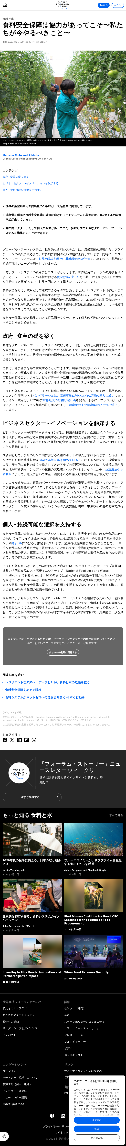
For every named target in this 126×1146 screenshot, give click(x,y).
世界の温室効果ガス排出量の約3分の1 (64, 258)
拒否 (96, 1129)
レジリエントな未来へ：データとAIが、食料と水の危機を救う (47, 682)
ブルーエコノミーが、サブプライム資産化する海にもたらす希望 (93, 862)
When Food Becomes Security (86, 972)
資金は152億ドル (68, 277)
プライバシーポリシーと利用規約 (63, 1126)
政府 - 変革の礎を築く (16, 176)
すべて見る (116, 815)
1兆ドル (17, 543)
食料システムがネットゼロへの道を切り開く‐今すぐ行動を (45, 697)
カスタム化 (97, 1138)
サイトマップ (63, 1132)
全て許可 (96, 1120)
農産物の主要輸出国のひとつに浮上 (93, 405)
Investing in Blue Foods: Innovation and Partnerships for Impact (32, 974)
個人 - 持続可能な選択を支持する (22, 189)
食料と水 (8, 18)
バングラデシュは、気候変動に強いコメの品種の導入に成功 (73, 395)
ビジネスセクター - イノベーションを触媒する (31, 183)
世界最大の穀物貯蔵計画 (59, 400)
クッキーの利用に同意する (63, 652)
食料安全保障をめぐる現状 (23, 689)
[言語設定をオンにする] (4, 1136)
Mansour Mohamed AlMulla (21, 155)
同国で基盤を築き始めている (58, 460)
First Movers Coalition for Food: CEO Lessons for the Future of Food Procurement (91, 920)
